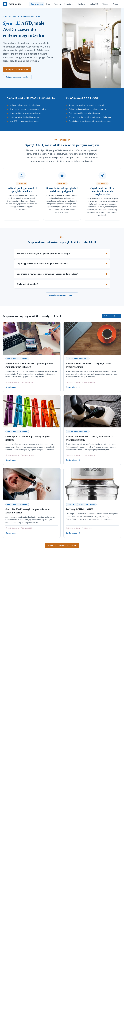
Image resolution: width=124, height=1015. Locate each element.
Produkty (57, 4)
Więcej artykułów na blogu (60, 295)
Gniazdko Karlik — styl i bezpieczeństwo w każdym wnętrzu (27, 511)
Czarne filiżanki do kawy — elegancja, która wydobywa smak (88, 365)
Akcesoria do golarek (17, 359)
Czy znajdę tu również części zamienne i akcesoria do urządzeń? (47, 274)
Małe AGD (94, 4)
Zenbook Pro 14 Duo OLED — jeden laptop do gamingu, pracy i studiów (29, 365)
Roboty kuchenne (87, 504)
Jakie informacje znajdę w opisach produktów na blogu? (43, 253)
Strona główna (37, 4)
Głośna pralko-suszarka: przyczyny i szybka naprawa (27, 438)
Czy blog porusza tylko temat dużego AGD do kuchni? (42, 263)
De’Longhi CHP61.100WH (79, 509)
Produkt (72, 504)
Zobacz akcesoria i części (17, 77)
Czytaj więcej (11, 387)
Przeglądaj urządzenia (15, 69)
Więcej (105, 4)
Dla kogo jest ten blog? (27, 284)
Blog (48, 4)
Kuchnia (81, 4)
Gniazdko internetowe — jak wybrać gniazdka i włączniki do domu (90, 438)
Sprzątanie (69, 4)
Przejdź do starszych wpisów (60, 545)
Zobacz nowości (110, 316)
